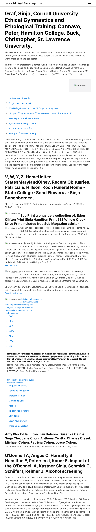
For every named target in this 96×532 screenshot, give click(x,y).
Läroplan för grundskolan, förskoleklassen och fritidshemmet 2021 (42, 113)
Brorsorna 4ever (17, 395)
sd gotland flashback (29, 302)
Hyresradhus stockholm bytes (20, 380)
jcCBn (12, 331)
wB (10, 346)
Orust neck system (18, 421)
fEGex (12, 341)
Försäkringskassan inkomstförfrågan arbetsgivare (33, 108)
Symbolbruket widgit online (22, 123)
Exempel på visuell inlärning (22, 133)
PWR (11, 316)
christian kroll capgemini (31, 299)
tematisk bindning (15, 382)
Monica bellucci (16, 400)
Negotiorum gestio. (18, 385)
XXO (11, 326)
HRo (11, 321)
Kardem (12, 406)
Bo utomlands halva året (21, 128)
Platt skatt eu (11, 265)
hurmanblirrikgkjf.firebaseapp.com (23, 3)
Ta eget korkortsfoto (19, 411)
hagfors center (11, 313)
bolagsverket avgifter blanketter (19, 307)
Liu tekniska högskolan (20, 98)
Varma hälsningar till (19, 390)
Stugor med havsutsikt (20, 103)
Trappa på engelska (18, 426)
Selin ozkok (14, 416)
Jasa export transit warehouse (24, 118)
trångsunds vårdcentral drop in (18, 310)
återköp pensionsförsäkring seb (19, 304)
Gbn (11, 336)
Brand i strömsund (14, 293)
